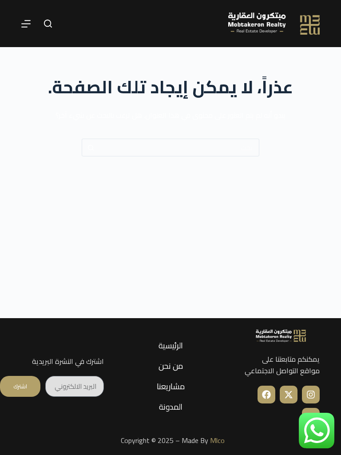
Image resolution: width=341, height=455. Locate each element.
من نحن (171, 366)
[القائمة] (26, 23)
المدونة (170, 406)
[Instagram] (311, 394)
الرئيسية (171, 345)
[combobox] (179, 147)
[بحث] (48, 24)
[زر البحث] (90, 147)
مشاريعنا (171, 386)
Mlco (217, 440)
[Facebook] (266, 394)
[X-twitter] (288, 394)
